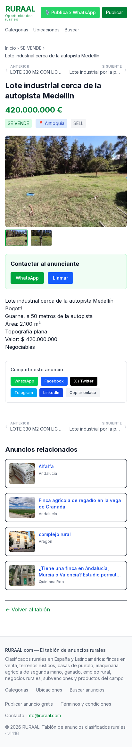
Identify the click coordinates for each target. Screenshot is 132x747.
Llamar (60, 278)
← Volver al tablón (27, 609)
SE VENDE (31, 48)
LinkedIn (51, 392)
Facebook (54, 381)
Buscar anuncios (87, 689)
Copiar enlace (83, 392)
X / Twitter (84, 381)
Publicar (114, 12)
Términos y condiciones (86, 704)
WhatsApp (27, 278)
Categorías (16, 29)
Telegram (23, 392)
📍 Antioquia (51, 123)
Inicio (10, 48)
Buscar (72, 29)
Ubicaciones (46, 29)
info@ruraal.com (44, 715)
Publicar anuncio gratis (29, 704)
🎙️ (70, 12)
